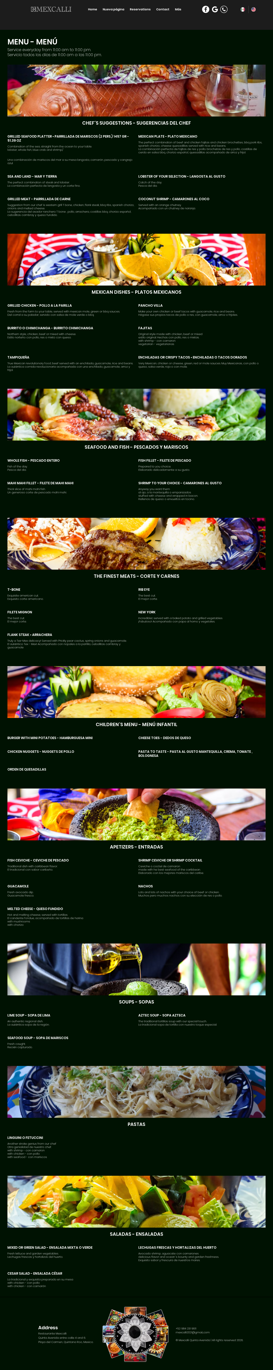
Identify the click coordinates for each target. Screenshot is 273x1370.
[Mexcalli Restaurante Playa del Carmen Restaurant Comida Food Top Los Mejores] (205, 9)
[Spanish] (243, 9)
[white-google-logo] (214, 9)
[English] (253, 9)
